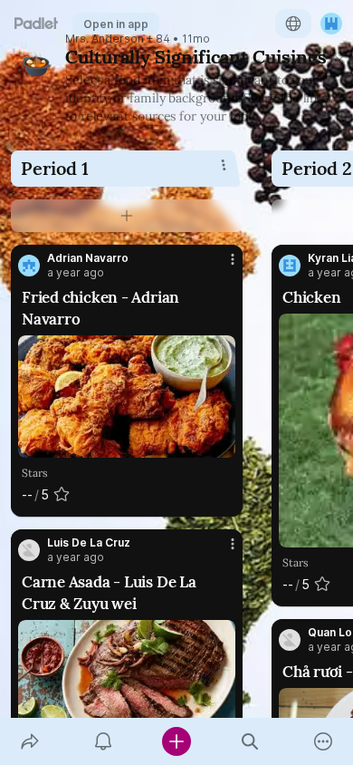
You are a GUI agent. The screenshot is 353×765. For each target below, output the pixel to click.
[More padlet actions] (323, 741)
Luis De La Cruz (88, 543)
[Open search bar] (250, 741)
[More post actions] (221, 266)
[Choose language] (293, 23)
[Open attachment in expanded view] (126, 396)
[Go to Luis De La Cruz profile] (29, 550)
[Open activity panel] (103, 741)
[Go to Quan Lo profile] (290, 640)
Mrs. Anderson (104, 39)
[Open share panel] (29, 741)
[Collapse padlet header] (339, 57)
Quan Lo (330, 632)
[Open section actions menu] (223, 165)
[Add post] (176, 741)
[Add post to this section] (127, 215)
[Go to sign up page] (331, 23)
